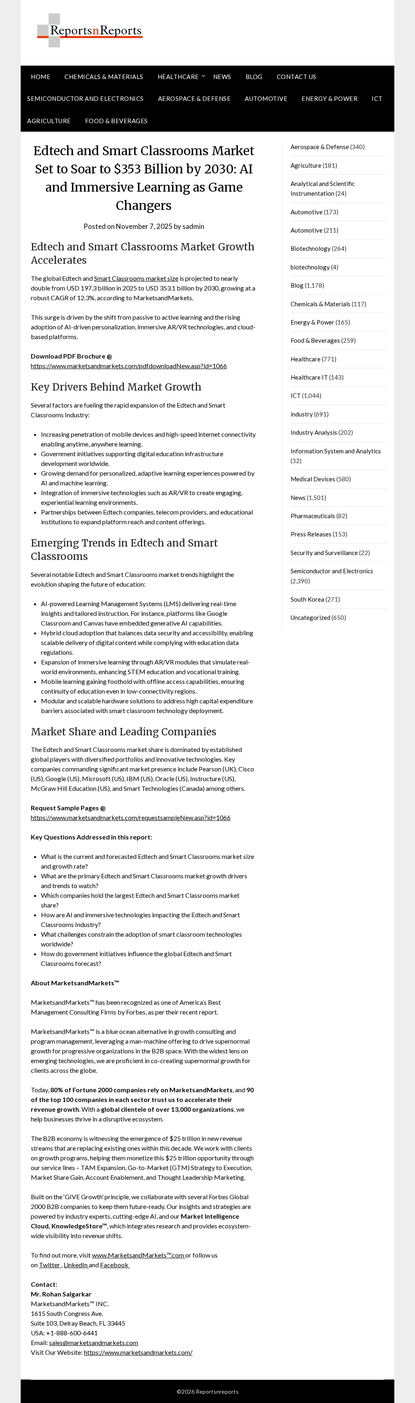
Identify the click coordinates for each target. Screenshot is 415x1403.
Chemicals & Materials (103, 76)
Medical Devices (313, 479)
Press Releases (311, 534)
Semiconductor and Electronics (85, 98)
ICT (377, 98)
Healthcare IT (309, 377)
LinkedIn (76, 1264)
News (222, 76)
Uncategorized (310, 617)
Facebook (115, 1264)
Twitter (50, 1264)
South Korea (307, 599)
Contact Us (297, 76)
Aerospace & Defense (194, 98)
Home (40, 76)
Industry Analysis (314, 432)
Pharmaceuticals (313, 515)
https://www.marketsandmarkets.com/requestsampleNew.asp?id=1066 (131, 817)
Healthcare (178, 76)
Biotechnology (311, 248)
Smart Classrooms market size (136, 278)
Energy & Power (329, 98)
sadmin (193, 226)
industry (302, 414)
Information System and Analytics (336, 451)
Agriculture (49, 120)
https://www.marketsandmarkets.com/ (138, 1352)
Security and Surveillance (324, 552)
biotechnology (310, 267)
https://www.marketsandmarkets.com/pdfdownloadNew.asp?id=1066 (129, 365)
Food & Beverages (116, 120)
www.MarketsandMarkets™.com (138, 1255)
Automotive (266, 98)
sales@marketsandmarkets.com (93, 1342)
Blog (254, 76)
